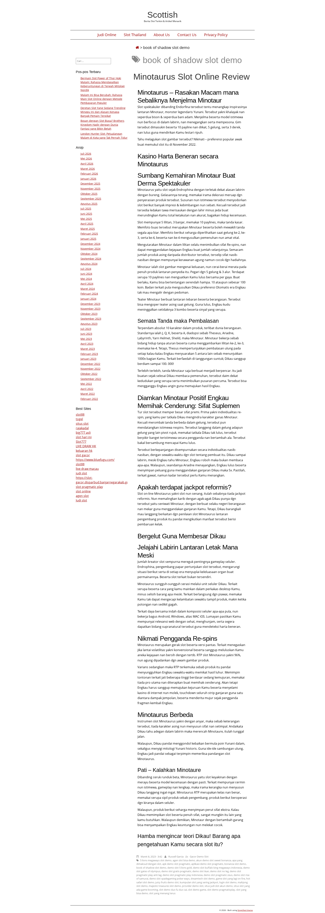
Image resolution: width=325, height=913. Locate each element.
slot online (83, 491)
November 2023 (90, 308)
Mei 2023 (86, 339)
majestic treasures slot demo (165, 886)
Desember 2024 (90, 244)
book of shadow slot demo (151, 867)
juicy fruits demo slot (167, 882)
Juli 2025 (85, 208)
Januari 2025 (88, 238)
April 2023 (86, 343)
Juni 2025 (86, 213)
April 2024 (86, 283)
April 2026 (86, 163)
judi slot (81, 473)
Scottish (162, 14)
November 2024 (90, 248)
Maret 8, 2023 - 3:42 (151, 856)
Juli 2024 (85, 269)
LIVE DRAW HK (86, 446)
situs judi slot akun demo (219, 886)
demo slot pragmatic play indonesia (183, 875)
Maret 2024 (87, 289)
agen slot (82, 496)
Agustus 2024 (88, 264)
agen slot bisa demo (184, 860)
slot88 (80, 414)
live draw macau (87, 469)
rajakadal (82, 428)
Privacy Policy (216, 35)
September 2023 (90, 318)
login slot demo (228, 882)
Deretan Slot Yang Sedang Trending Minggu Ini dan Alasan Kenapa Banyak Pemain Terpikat (102, 112)
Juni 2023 (86, 334)
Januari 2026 (88, 178)
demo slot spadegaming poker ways (169, 878)
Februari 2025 (89, 233)
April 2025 (86, 223)
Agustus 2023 (88, 324)
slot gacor (83, 455)
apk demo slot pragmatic (176, 864)
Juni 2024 (86, 273)
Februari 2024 (89, 293)
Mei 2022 (86, 384)
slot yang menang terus (162, 893)
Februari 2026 (89, 173)
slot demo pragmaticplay (221, 889)
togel (79, 419)
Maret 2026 (87, 168)
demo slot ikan (200, 871)
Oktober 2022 (88, 374)
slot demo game (197, 889)
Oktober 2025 (88, 194)
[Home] (137, 47)
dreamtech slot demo (203, 878)
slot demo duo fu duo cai (173, 889)
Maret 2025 (87, 229)
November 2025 (90, 188)
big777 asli (83, 433)
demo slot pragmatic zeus (218, 875)
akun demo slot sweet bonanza (213, 860)
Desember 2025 (90, 183)
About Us (162, 35)
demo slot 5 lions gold (179, 867)
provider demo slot (193, 886)
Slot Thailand (135, 35)
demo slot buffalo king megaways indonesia (217, 867)
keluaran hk (84, 451)
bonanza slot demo (235, 864)
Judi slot (81, 500)
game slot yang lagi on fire (230, 878)
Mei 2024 (86, 279)
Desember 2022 (90, 364)
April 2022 (86, 389)
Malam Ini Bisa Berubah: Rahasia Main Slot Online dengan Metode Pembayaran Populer (101, 99)
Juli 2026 (85, 153)
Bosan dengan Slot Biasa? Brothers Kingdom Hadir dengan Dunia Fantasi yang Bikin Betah (102, 124)
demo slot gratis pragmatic (176, 871)
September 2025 (90, 198)
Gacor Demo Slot (199, 856)
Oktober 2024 (88, 254)
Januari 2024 (88, 299)
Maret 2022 (87, 394)
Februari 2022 (89, 399)
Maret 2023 (87, 349)
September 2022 (90, 379)
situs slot (82, 424)
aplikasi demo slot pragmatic (207, 864)
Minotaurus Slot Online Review (191, 76)
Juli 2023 (85, 329)
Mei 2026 (86, 158)
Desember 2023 (90, 304)
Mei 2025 (86, 219)
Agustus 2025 (88, 203)
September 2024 (90, 258)
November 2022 (90, 369)
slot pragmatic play (89, 487)
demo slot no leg (219, 871)
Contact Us (187, 35)
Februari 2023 (89, 354)
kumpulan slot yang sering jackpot (199, 882)
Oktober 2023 (88, 314)
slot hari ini (84, 437)
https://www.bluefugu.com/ (95, 460)
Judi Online (106, 35)
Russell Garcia (176, 856)
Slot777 (81, 442)
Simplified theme (245, 910)
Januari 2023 (88, 359)
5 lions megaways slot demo (156, 860)
